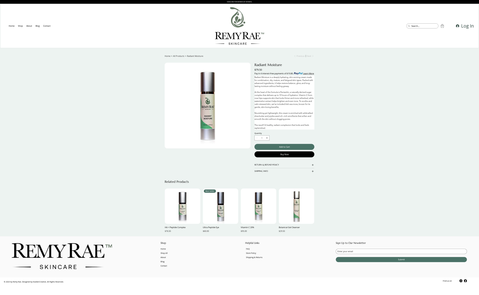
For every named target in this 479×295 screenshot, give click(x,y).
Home (163, 249)
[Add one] (266, 137)
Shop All (164, 253)
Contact (164, 265)
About (163, 257)
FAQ (248, 249)
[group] (239, 210)
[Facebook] (465, 280)
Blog (162, 261)
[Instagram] (460, 280)
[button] (442, 26)
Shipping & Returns (254, 257)
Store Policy (251, 253)
